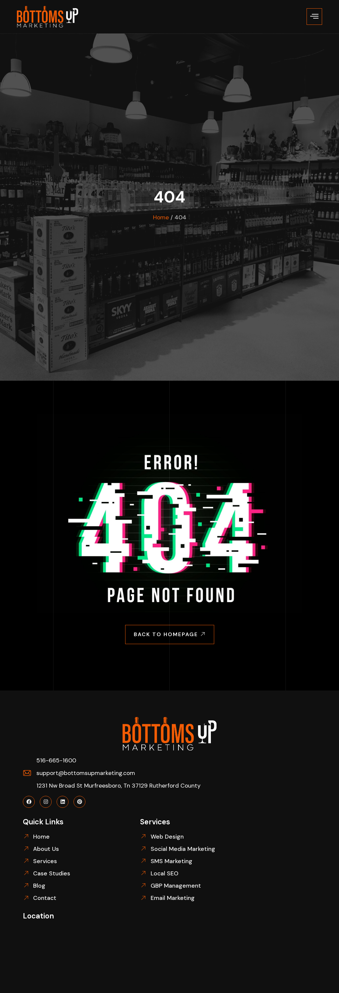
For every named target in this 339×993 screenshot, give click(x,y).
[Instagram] (46, 802)
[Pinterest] (79, 802)
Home (161, 217)
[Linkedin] (63, 802)
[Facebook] (29, 802)
